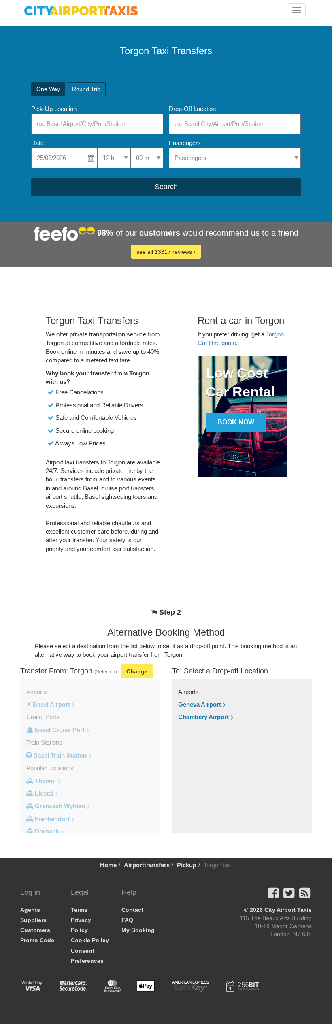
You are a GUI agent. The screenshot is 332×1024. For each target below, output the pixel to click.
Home (108, 865)
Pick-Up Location (54, 108)
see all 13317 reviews (165, 252)
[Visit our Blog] (304, 895)
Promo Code (37, 940)
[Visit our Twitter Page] (288, 895)
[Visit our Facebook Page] (273, 895)
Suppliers (33, 920)
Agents (30, 910)
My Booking (138, 930)
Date (37, 142)
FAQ (127, 920)
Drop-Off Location (192, 108)
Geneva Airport (199, 704)
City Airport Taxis (288, 910)
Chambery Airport (203, 716)
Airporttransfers (147, 865)
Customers (35, 930)
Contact (132, 910)
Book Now (235, 422)
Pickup (186, 865)
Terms (79, 910)
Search (166, 187)
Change (137, 671)
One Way (48, 89)
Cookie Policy (90, 940)
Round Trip (86, 89)
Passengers (185, 142)
